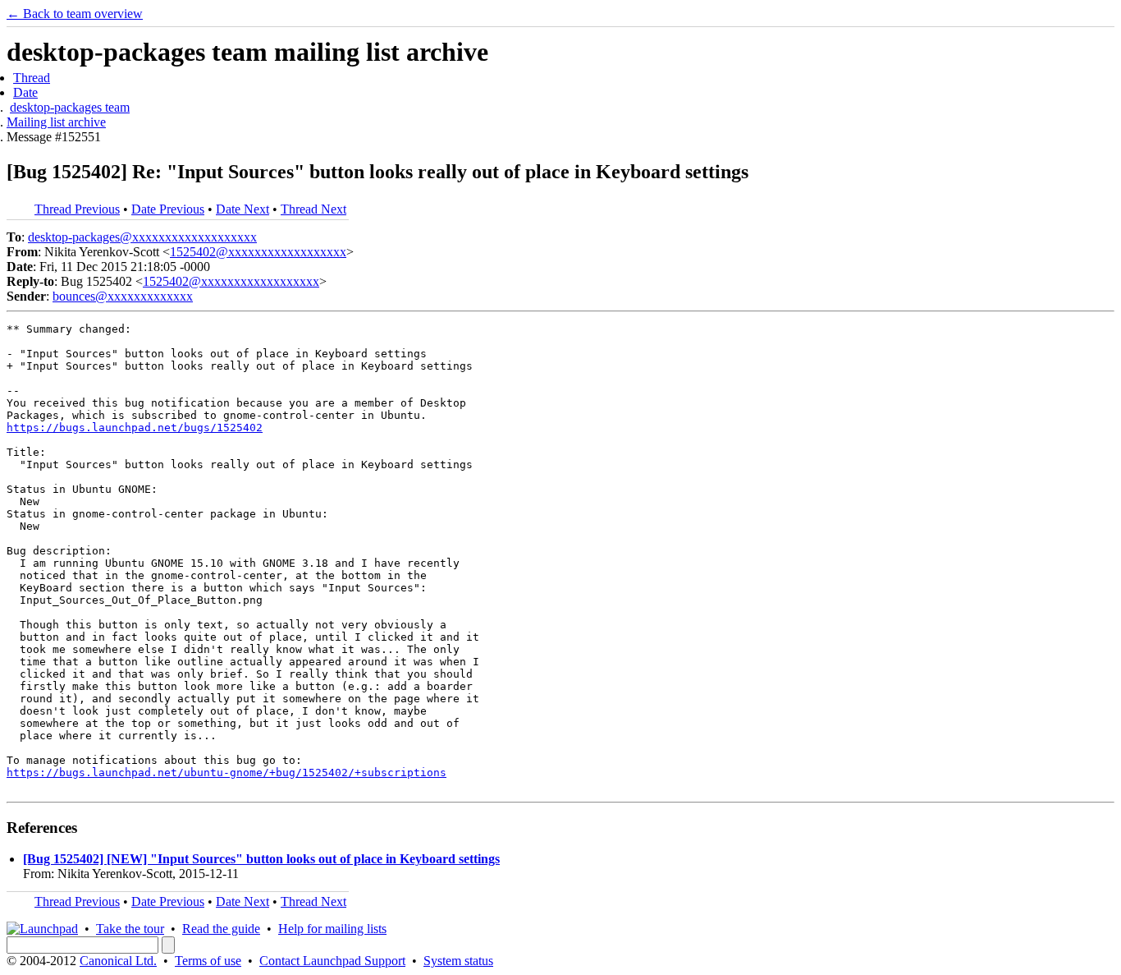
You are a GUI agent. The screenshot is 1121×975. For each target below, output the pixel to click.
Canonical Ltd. (118, 961)
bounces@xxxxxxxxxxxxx (123, 296)
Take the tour (130, 929)
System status (458, 961)
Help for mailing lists (332, 929)
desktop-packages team (70, 107)
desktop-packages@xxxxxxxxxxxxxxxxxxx (142, 237)
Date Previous (167, 209)
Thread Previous (77, 209)
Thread (31, 78)
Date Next (242, 209)
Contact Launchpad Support (332, 961)
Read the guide (221, 929)
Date (25, 92)
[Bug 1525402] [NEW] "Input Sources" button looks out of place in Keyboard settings (261, 859)
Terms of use (208, 961)
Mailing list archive (56, 122)
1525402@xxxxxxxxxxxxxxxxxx (258, 252)
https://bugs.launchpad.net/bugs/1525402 (135, 427)
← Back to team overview (75, 14)
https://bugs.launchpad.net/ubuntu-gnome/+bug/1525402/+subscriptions (226, 772)
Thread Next (313, 209)
